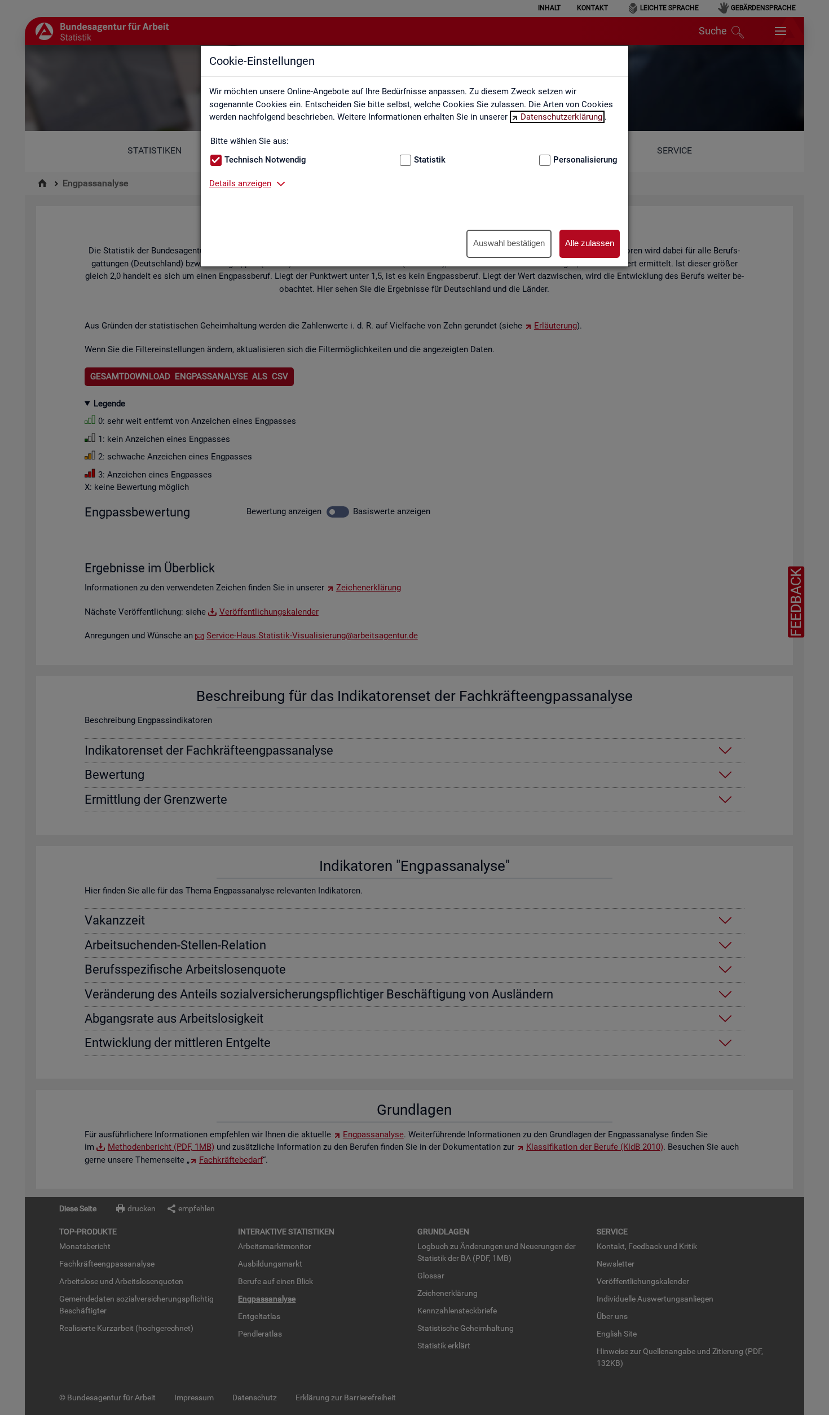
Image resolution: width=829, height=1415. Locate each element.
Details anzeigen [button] (240, 183)
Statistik (430, 160)
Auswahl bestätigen (509, 243)
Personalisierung (585, 160)
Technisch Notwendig (265, 160)
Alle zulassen (589, 243)
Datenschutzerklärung (561, 117)
